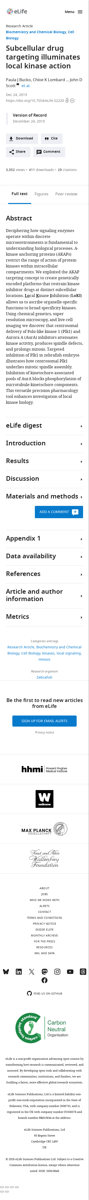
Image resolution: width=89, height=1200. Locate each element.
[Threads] (83, 974)
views (15, 169)
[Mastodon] (44, 974)
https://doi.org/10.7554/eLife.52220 (35, 100)
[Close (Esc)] (2, 1187)
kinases (48, 653)
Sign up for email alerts (44, 721)
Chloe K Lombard (49, 80)
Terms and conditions (44, 918)
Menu (69, 12)
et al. (27, 86)
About (44, 888)
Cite (54, 138)
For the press (44, 941)
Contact (44, 912)
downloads (41, 169)
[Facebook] (44, 982)
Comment (53, 153)
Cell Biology (30, 653)
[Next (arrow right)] (7, 1191)
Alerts (45, 906)
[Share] (7, 1187)
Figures (41, 194)
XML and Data (44, 953)
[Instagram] (57, 974)
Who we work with (45, 900)
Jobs (44, 894)
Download (24, 138)
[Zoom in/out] (17, 1187)
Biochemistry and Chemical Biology (36, 32)
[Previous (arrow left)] (2, 1191)
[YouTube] (70, 974)
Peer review (66, 194)
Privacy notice (44, 732)
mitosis (44, 659)
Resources (44, 947)
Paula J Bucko (18, 80)
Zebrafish (44, 677)
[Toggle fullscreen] (12, 1187)
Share (20, 152)
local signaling (69, 653)
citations (67, 169)
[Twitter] (31, 974)
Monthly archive (44, 935)
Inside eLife (45, 930)
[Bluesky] (5, 974)
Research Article (19, 26)
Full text (20, 194)
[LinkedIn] (18, 974)
